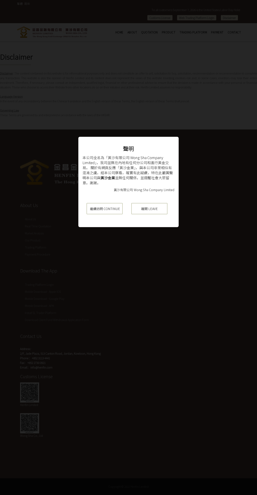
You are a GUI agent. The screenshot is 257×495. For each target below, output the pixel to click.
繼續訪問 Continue (105, 208)
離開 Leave (149, 208)
